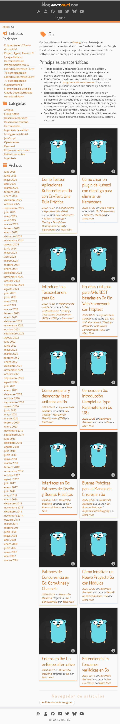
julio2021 (9, 386)
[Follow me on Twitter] (67, 11)
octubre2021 (12, 374)
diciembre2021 (13, 366)
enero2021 (11, 390)
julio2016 (9, 491)
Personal (9, 146)
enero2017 (11, 487)
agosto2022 (11, 337)
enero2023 (11, 317)
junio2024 (10, 248)
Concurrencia (49, 601)
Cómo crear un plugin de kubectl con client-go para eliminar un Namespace (97, 190)
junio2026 (10, 175)
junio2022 (10, 345)
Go (56, 215)
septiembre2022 (14, 333)
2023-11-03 (48, 303)
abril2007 (10, 556)
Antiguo (9, 110)
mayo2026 (10, 179)
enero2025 (11, 232)
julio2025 (9, 212)
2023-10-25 (88, 315)
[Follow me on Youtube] (81, 11)
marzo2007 (11, 560)
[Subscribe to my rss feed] (38, 11)
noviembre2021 (13, 370)
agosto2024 (11, 244)
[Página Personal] (45, 11)
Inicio (5, 26)
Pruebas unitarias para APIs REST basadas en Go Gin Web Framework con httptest (97, 298)
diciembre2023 (13, 273)
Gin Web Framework (98, 320)
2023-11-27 (48, 207)
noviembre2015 (13, 507)
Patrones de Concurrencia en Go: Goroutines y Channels (55, 580)
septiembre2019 (14, 434)
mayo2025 (10, 216)
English (60, 18)
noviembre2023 (13, 277)
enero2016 (11, 499)
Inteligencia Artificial (16, 134)
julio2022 (9, 341)
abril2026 (10, 184)
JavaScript (10, 138)
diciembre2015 (13, 503)
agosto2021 (11, 382)
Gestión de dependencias (98, 594)
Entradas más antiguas (58, 702)
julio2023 (9, 293)
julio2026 (9, 171)
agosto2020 (11, 406)
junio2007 (10, 548)
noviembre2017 (13, 471)
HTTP (53, 318)
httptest (87, 326)
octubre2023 (12, 281)
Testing (46, 222)
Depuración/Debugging (95, 511)
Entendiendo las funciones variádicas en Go (95, 664)
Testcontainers (50, 311)
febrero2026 (12, 192)
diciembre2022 (13, 321)
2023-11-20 (88, 207)
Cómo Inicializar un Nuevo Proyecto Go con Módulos (98, 577)
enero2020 (11, 426)
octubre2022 (12, 329)
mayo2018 (10, 459)
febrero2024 (12, 264)
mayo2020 (10, 414)
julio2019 (9, 438)
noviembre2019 (13, 430)
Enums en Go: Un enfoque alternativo (58, 661)
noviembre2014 (13, 515)
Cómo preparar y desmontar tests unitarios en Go (56, 395)
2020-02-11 (48, 670)
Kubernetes (67, 215)
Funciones (88, 683)
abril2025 (10, 220)
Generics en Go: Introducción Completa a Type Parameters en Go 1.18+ (97, 401)
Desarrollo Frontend (16, 122)
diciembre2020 (13, 394)
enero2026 (11, 196)
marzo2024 (11, 260)
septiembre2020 (14, 402)
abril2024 (10, 256)
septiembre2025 (14, 208)
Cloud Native (11, 114)
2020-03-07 (88, 500)
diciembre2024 (13, 236)
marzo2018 (11, 463)
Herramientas (12, 126)
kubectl (47, 218)
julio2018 (9, 451)
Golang (76, 42)
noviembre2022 (13, 325)
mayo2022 (10, 349)
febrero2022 (12, 358)
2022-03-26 (88, 418)
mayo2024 (10, 252)
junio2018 (10, 455)
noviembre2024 (13, 240)
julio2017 (9, 483)
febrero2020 (12, 422)
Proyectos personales (17, 150)
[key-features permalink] (37, 60)
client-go (59, 218)
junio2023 (10, 297)
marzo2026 (11, 188)
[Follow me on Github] (52, 11)
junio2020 (10, 410)
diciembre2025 (13, 200)
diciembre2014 (13, 511)
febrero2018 (12, 467)
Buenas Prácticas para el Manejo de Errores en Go (97, 488)
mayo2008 (10, 536)
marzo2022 (11, 353)
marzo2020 (11, 418)
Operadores (48, 229)
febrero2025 (12, 228)
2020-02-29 (48, 594)
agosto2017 (11, 479)
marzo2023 (11, 309)
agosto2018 (11, 447)
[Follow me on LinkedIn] (60, 11)
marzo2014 (11, 523)
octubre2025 (12, 204)
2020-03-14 (48, 500)
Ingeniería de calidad (16, 130)
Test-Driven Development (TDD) (54, 224)
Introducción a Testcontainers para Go (54, 292)
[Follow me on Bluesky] (74, 11)
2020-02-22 (88, 588)
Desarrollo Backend (15, 118)
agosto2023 (11, 289)
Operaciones (11, 142)
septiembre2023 (14, 285)
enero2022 (11, 362)
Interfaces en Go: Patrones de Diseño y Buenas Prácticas (58, 488)
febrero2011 (12, 527)
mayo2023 (10, 301)
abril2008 (10, 540)
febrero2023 (12, 313)
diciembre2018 (13, 442)
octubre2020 (12, 398)
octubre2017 (12, 475)
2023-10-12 (48, 407)
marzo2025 (11, 224)
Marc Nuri (66, 229)
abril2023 (10, 305)
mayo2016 (10, 495)
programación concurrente (79, 82)
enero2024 (11, 268)
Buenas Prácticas (51, 507)
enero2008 (11, 544)
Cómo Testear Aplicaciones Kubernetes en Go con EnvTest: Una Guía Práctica (57, 190)
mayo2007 (10, 552)
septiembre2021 (14, 378)
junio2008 (10, 532)
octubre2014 (12, 519)
